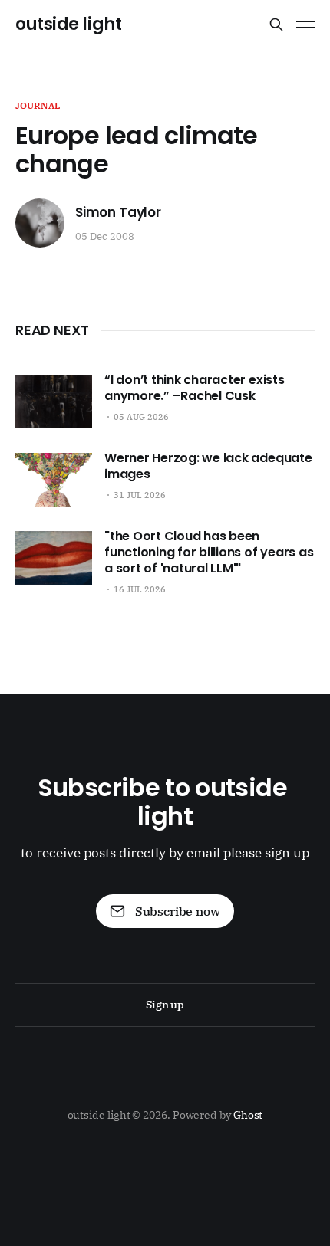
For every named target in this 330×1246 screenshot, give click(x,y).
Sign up (165, 1005)
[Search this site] (276, 24)
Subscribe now (177, 911)
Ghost (248, 1115)
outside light (68, 24)
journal (37, 105)
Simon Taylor (118, 212)
